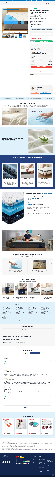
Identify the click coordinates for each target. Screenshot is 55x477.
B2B (40, 466)
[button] (9, 32)
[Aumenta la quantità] (33, 41)
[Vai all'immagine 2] (8, 36)
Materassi (11, 6)
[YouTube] (7, 462)
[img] (8, 370)
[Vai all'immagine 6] (24, 36)
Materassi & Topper (35, 456)
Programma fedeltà (42, 459)
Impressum (48, 462)
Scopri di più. (50, 29)
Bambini (33, 6)
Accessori (44, 6)
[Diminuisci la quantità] (30, 41)
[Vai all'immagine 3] (12, 36)
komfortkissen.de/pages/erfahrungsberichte (32, 451)
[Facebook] (3, 462)
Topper (7, 6)
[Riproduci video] (27, 240)
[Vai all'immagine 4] (16, 36)
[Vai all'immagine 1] (4, 36)
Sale (4, 6)
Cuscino (16, 6)
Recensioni (40, 462)
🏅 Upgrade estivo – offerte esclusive (17, 0)
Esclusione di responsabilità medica (49, 457)
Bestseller (49, 6)
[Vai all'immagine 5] (20, 36)
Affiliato (48, 470)
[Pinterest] (9, 462)
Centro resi (41, 471)
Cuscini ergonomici (22, 6)
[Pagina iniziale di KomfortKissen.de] (6, 3)
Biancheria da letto (38, 6)
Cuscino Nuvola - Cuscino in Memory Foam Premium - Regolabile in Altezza (21, 431)
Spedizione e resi (41, 467)
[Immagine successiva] (27, 36)
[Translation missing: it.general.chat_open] (53, 475)
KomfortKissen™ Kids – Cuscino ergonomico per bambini (8, 430)
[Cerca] (49, 3)
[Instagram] (5, 462)
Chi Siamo (40, 456)
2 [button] (26, 407)
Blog (47, 466)
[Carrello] (51, 3)
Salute (28, 6)
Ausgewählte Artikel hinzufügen (41, 66)
